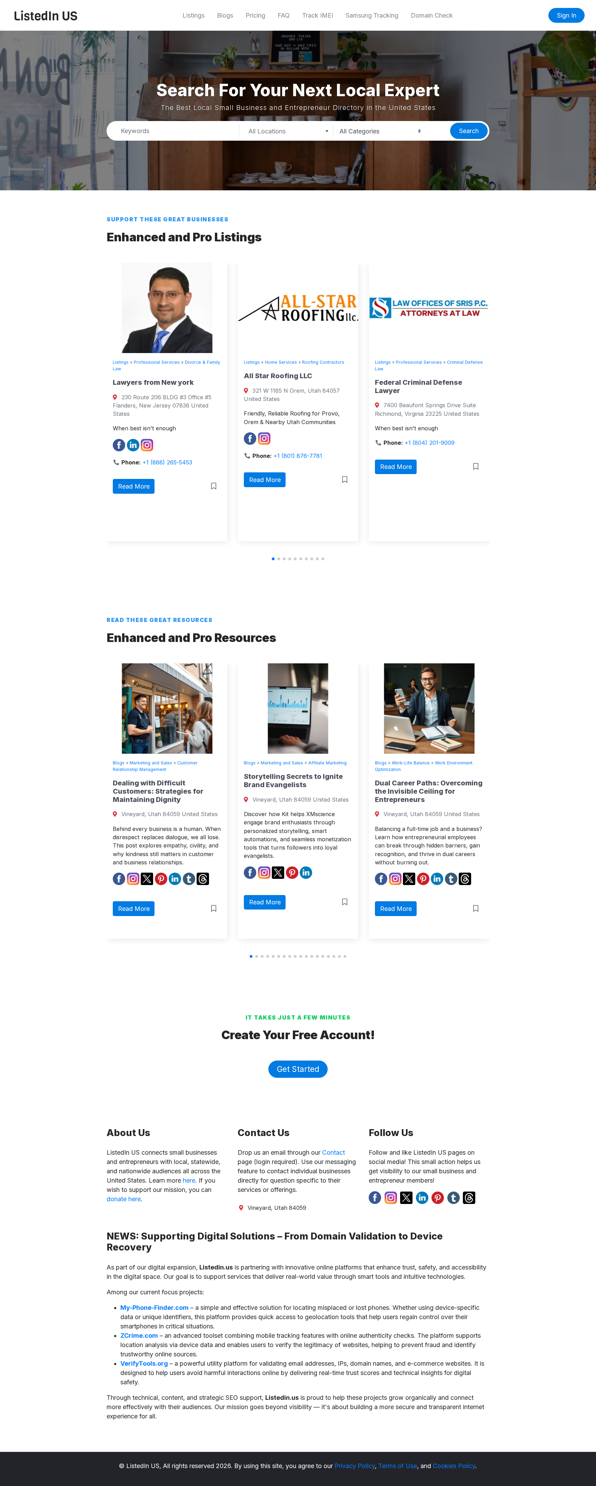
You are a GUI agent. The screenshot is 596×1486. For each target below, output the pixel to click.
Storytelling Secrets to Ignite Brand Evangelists (175, 780)
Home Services (155, 362)
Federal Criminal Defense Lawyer (292, 386)
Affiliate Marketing (209, 762)
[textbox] (286, 131)
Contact (333, 1152)
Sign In (566, 15)
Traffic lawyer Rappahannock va (431, 386)
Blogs (225, 15)
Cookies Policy (454, 1465)
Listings (193, 15)
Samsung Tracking (372, 15)
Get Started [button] (298, 1069)
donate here (124, 1199)
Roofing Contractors (197, 362)
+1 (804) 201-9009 (304, 442)
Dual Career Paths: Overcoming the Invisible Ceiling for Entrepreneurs (310, 791)
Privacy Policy (355, 1465)
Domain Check (432, 15)
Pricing (255, 15)
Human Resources (424, 762)
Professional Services (293, 362)
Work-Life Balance (292, 762)
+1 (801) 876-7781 (172, 455)
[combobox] (286, 131)
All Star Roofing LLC (152, 376)
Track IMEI (317, 15)
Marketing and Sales (163, 762)
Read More (139, 479)
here (189, 1180)
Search (469, 130)
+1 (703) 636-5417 (434, 462)
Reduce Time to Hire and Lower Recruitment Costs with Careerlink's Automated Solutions (441, 788)
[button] (273, 559)
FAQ (284, 15)
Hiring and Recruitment (471, 762)
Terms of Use (397, 1465)
